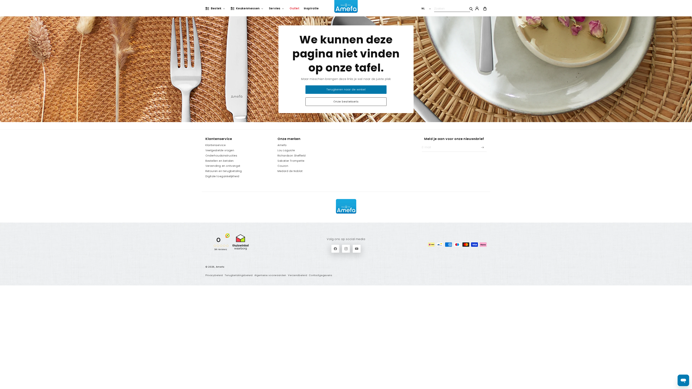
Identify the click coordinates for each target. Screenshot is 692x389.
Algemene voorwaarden (270, 275)
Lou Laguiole (286, 150)
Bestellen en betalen (219, 161)
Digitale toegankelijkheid (222, 176)
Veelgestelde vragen (219, 150)
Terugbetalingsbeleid (239, 275)
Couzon (283, 166)
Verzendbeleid (297, 275)
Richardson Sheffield (292, 155)
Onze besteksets (346, 101)
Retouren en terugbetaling (223, 171)
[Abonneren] (482, 147)
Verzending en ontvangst (222, 166)
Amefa (282, 145)
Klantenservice (215, 145)
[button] (215, 9)
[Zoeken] (471, 9)
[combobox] (452, 8)
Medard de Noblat (290, 171)
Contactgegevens (320, 275)
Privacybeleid (214, 275)
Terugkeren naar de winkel (346, 89)
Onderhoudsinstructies (221, 155)
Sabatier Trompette (291, 161)
